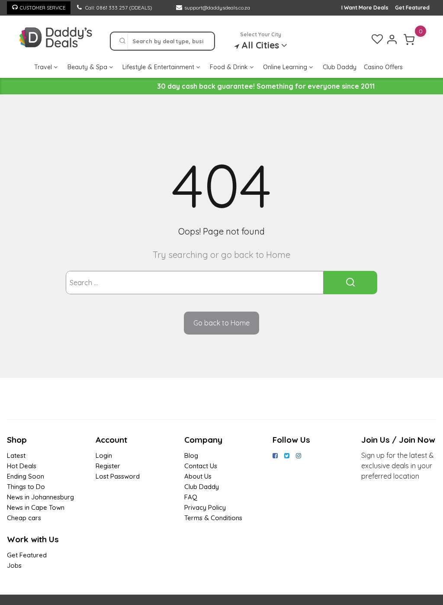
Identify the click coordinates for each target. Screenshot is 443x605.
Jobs (14, 565)
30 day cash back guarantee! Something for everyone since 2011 (266, 86)
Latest (16, 455)
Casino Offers (383, 67)
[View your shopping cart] (409, 39)
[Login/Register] (391, 39)
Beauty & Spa (88, 67)
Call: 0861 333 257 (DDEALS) (118, 7)
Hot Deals (21, 466)
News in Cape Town (35, 507)
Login (104, 455)
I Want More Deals (364, 7)
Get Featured (412, 7)
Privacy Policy (205, 507)
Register (108, 466)
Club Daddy (339, 67)
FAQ (190, 497)
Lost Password (118, 476)
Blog (191, 455)
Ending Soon (25, 476)
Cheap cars (24, 518)
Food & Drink (230, 67)
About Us (198, 476)
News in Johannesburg (40, 497)
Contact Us (200, 466)
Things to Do (26, 487)
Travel (44, 67)
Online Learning (286, 67)
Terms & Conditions (213, 518)
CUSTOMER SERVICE (42, 8)
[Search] (122, 41)
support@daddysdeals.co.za (217, 7)
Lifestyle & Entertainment (159, 67)
